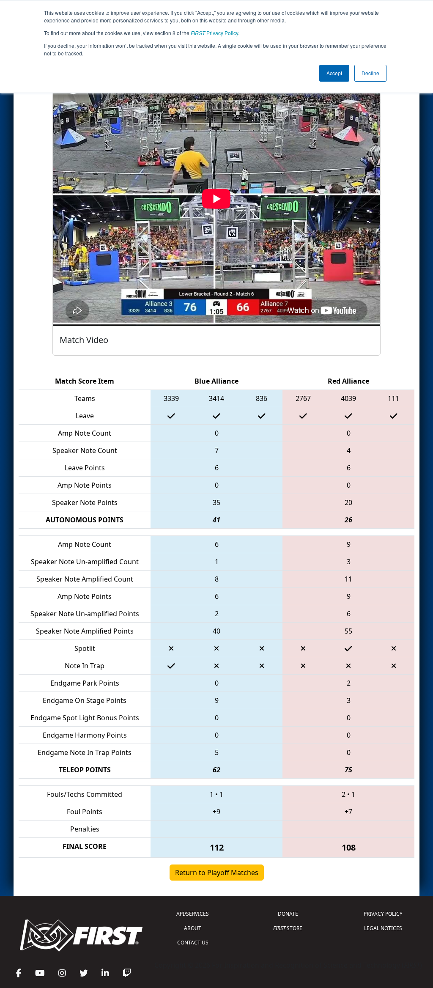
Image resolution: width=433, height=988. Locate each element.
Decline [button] (370, 73)
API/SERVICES (192, 913)
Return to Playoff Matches (216, 872)
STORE (287, 928)
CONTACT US (192, 942)
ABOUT (192, 928)
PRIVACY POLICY (383, 913)
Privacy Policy (214, 32)
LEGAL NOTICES (383, 928)
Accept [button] (334, 73)
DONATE (288, 913)
